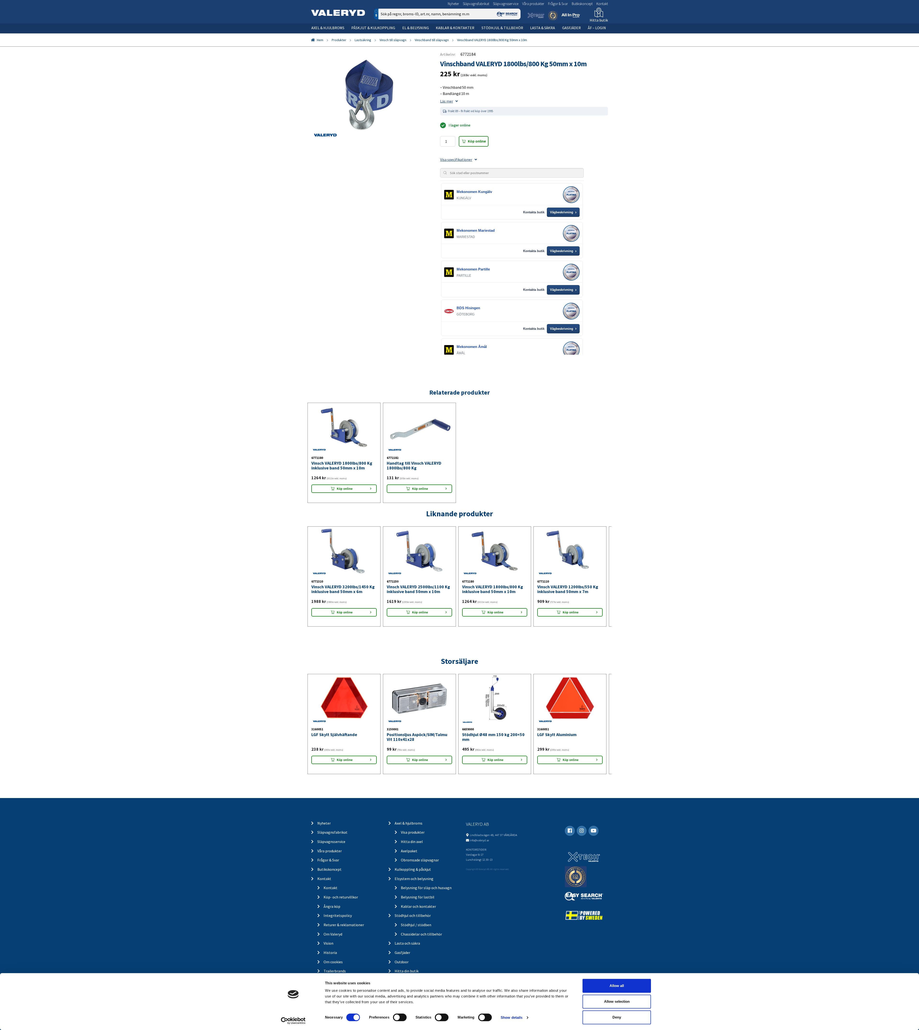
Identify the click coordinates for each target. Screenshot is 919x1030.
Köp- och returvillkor (341, 897)
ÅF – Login (597, 27)
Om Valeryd (333, 934)
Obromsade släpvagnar (420, 860)
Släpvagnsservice (505, 3)
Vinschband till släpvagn (432, 40)
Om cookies (333, 961)
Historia (330, 952)
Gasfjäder (571, 27)
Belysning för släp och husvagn (426, 887)
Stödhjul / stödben (416, 924)
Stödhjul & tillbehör (502, 27)
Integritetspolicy (338, 915)
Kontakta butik (533, 212)
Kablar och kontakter (418, 906)
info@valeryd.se (479, 840)
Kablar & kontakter (455, 27)
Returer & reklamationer (344, 924)
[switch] (400, 1017)
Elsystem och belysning (414, 878)
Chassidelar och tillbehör (421, 934)
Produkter (339, 40)
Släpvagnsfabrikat (476, 3)
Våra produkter (533, 3)
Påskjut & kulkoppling (373, 27)
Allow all (617, 986)
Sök (513, 34)
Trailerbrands (335, 971)
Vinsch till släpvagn (393, 40)
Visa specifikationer (456, 159)
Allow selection (617, 1001)
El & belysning (415, 27)
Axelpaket (409, 850)
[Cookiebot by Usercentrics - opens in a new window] (293, 1020)
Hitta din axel (412, 841)
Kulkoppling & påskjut (413, 869)
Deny (616, 1017)
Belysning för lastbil (417, 897)
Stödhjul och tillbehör (413, 915)
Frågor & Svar (558, 3)
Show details (511, 1017)
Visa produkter (413, 832)
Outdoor (402, 961)
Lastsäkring (363, 40)
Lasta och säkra (407, 943)
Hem (320, 40)
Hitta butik (599, 20)
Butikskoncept (582, 3)
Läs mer (446, 101)
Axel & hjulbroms (327, 27)
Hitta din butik (407, 971)
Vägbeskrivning (563, 212)
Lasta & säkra (542, 27)
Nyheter (453, 3)
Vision (328, 943)
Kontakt (602, 3)
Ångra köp (332, 906)
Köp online (477, 141)
